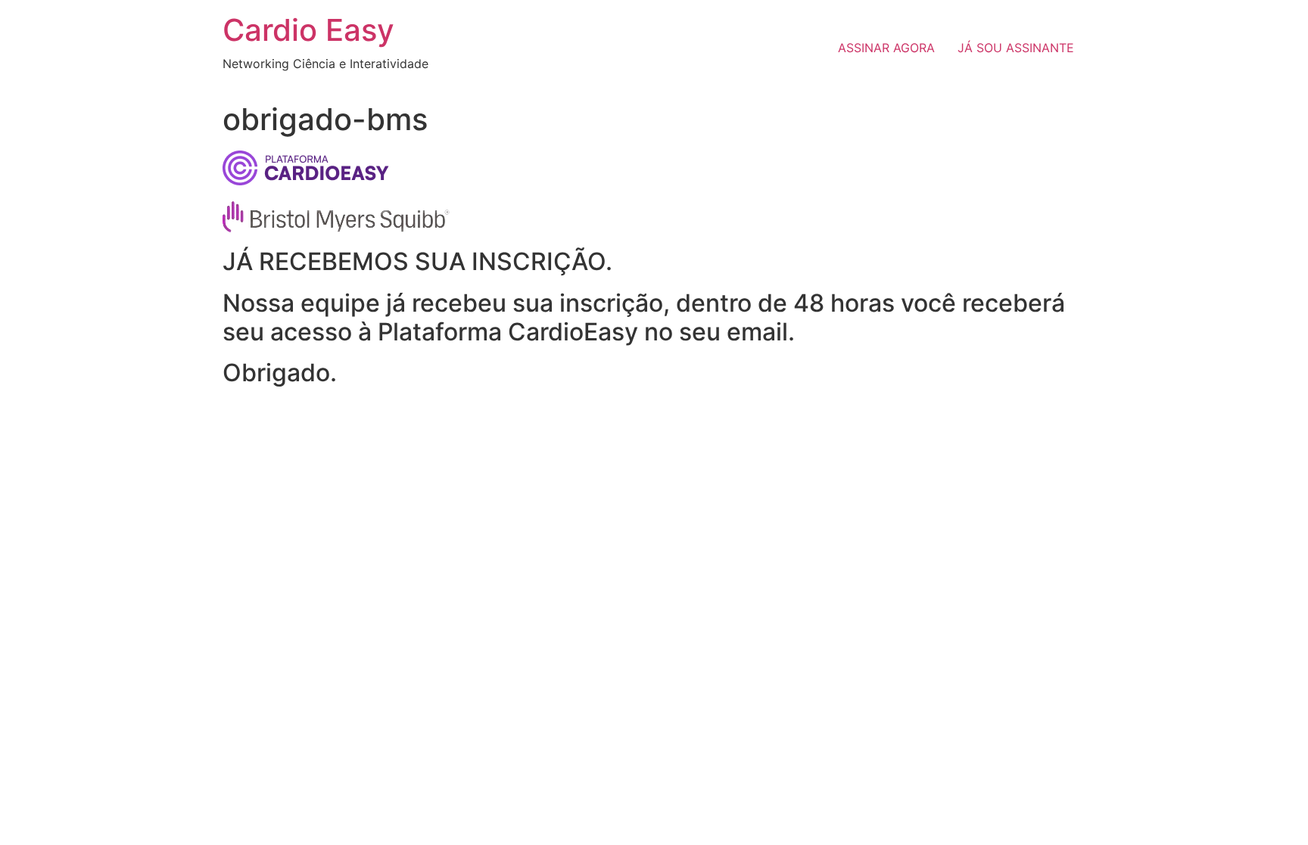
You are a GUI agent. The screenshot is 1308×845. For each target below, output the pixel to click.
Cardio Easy (308, 29)
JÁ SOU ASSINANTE (1016, 47)
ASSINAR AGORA (886, 47)
